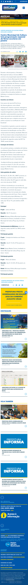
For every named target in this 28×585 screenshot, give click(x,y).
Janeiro (10, 32)
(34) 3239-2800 (7, 508)
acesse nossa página (19, 557)
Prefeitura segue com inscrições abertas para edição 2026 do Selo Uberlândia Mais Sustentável (12, 362)
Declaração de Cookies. (10, 579)
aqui (12, 510)
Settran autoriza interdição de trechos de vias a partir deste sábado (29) (13, 452)
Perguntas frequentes (7, 559)
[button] (24, 8)
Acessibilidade (23, 1)
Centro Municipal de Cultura (10, 30)
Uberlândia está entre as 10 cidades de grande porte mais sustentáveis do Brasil (13, 389)
